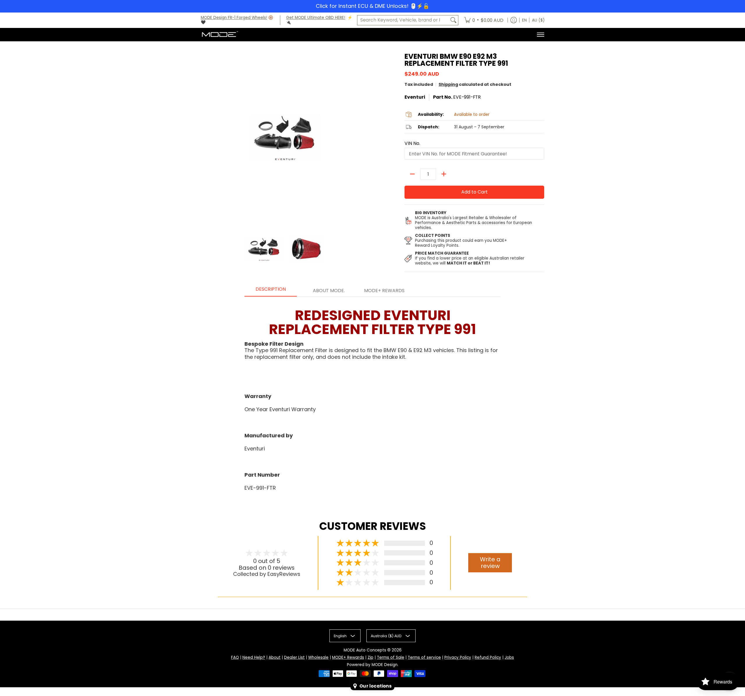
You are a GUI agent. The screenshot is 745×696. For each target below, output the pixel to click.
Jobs (509, 657)
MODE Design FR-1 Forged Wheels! (234, 17)
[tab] (270, 290)
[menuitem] (484, 20)
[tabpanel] (372, 397)
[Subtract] (412, 174)
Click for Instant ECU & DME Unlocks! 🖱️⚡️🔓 (372, 6)
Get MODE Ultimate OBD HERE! (315, 17)
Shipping (448, 84)
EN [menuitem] (524, 20)
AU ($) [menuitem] (538, 20)
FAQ (235, 657)
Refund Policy (488, 657)
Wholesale (318, 657)
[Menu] (540, 34)
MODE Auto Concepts (365, 650)
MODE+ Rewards (348, 657)
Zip (370, 657)
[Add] (444, 174)
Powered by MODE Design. (372, 664)
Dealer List (294, 657)
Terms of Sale (390, 657)
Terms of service (424, 657)
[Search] (453, 20)
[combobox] (403, 20)
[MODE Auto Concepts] (220, 34)
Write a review (490, 562)
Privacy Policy (457, 657)
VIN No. (412, 143)
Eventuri (415, 97)
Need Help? (253, 657)
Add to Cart (474, 192)
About (275, 657)
